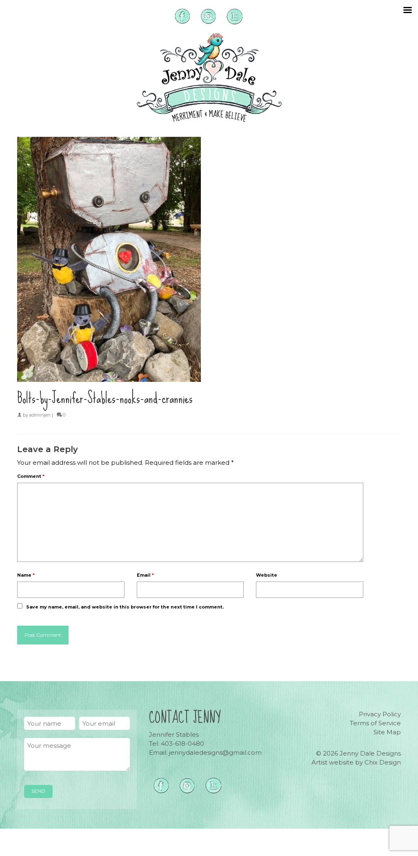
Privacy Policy (380, 714)
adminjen (40, 415)
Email (145, 575)
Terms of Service (375, 723)
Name (26, 575)
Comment (30, 476)
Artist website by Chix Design (356, 762)
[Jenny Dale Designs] (209, 77)
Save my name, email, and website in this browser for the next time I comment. (125, 607)
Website (266, 575)
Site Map (387, 732)
